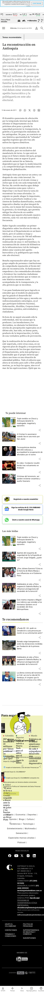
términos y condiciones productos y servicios (26, 757)
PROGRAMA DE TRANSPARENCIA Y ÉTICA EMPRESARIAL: (27, 902)
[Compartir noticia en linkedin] (39, 110)
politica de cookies (27, 5)
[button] (39, 430)
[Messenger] (20, 110)
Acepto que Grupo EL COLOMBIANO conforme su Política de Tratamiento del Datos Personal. (22, 782)
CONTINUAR (37, 3)
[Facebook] (34, 110)
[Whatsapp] (25, 110)
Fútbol (8, 785)
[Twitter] (29, 110)
